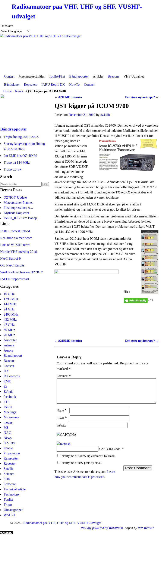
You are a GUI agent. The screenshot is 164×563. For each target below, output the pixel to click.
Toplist (8, 499)
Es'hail (8, 391)
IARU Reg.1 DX (53, 84)
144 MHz (10, 304)
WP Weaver (146, 528)
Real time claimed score (16, 238)
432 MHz (10, 319)
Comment (64, 375)
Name (62, 410)
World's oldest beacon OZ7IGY (21, 272)
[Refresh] (63, 444)
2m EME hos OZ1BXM (20, 155)
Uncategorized (13, 510)
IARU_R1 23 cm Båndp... (22, 218)
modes (8, 422)
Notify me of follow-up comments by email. (89, 456)
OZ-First (9, 443)
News (19, 91)
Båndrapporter (79, 76)
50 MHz (9, 330)
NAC (7, 432)
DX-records (12, 376)
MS (6, 427)
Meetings (10, 412)
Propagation (12, 453)
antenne (9, 345)
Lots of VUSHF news (15, 245)
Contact (89, 84)
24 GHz (9, 309)
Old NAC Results (12, 265)
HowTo (74, 84)
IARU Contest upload (15, 231)
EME (7, 381)
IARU (8, 407)
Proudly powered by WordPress (102, 528)
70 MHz (9, 335)
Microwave (11, 417)
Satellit (8, 468)
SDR (7, 479)
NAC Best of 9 (10, 258)
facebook (10, 396)
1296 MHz (11, 299)
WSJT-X (10, 515)
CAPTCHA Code (109, 449)
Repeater (10, 463)
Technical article (15, 489)
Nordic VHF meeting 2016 (18, 251)
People (8, 448)
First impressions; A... (18, 208)
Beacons (113, 76)
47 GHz (9, 324)
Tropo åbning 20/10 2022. (21, 137)
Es (5, 386)
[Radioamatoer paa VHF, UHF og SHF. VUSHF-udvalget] (82, 53)
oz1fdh (105, 115)
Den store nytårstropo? (142, 97)
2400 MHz (11, 314)
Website (61, 425)
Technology (12, 494)
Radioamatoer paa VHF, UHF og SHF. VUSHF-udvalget (62, 523)
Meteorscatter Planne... (19, 202)
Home (7, 91)
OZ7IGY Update (15, 197)
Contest (9, 76)
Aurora (8, 350)
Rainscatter (11, 458)
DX (6, 371)
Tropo (8, 504)
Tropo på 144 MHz (17, 162)
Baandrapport (13, 355)
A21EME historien (68, 97)
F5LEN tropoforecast (14, 279)
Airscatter (10, 340)
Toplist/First (57, 76)
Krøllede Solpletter (16, 213)
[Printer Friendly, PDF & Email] (136, 300)
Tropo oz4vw (13, 169)
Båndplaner (12, 84)
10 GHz (9, 294)
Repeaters (30, 84)
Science (9, 474)
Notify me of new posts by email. (82, 462)
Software (10, 484)
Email (62, 418)
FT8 (6, 402)
